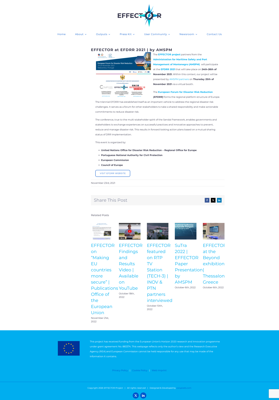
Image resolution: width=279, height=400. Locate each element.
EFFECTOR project (169, 54)
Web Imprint (159, 370)
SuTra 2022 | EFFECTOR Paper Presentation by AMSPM (185, 231)
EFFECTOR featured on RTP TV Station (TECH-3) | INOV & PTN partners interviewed (158, 231)
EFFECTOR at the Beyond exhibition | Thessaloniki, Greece (214, 231)
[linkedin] (143, 395)
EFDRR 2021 (168, 69)
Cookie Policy (139, 370)
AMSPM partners (179, 79)
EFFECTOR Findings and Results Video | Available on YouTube (130, 231)
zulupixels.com (183, 388)
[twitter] (136, 395)
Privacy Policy (120, 370)
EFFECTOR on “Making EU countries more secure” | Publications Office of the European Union (102, 231)
